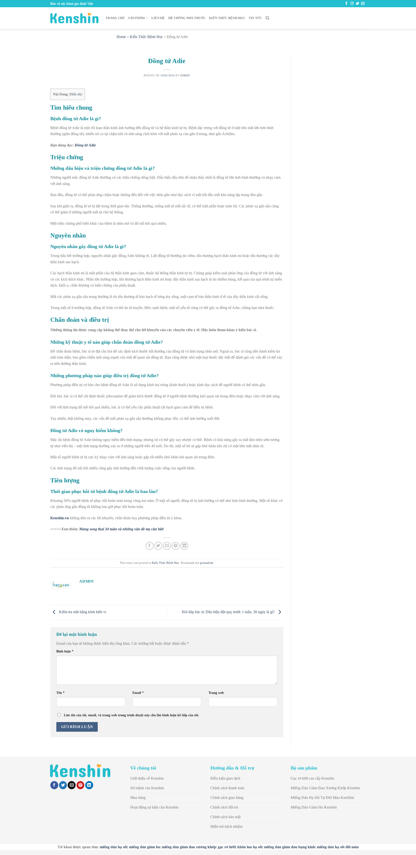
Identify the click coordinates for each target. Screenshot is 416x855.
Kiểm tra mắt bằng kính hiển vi (82, 612)
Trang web (216, 693)
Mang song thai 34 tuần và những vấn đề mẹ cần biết (121, 529)
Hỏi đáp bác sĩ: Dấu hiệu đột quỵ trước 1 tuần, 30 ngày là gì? (229, 612)
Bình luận (64, 651)
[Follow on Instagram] (352, 4)
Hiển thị (75, 94)
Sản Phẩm (136, 18)
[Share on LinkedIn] (184, 546)
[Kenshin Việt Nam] (74, 18)
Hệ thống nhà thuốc (187, 18)
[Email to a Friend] (167, 546)
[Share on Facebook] (150, 546)
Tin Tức (255, 18)
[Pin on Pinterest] (176, 546)
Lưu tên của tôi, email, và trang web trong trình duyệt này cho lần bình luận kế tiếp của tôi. (131, 715)
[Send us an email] (362, 4)
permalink (206, 563)
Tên (60, 693)
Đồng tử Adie (85, 145)
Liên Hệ (158, 18)
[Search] (267, 18)
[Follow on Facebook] (346, 4)
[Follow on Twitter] (357, 4)
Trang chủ (115, 18)
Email (138, 693)
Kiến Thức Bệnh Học (227, 18)
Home (121, 37)
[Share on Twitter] (158, 546)
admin (185, 75)
